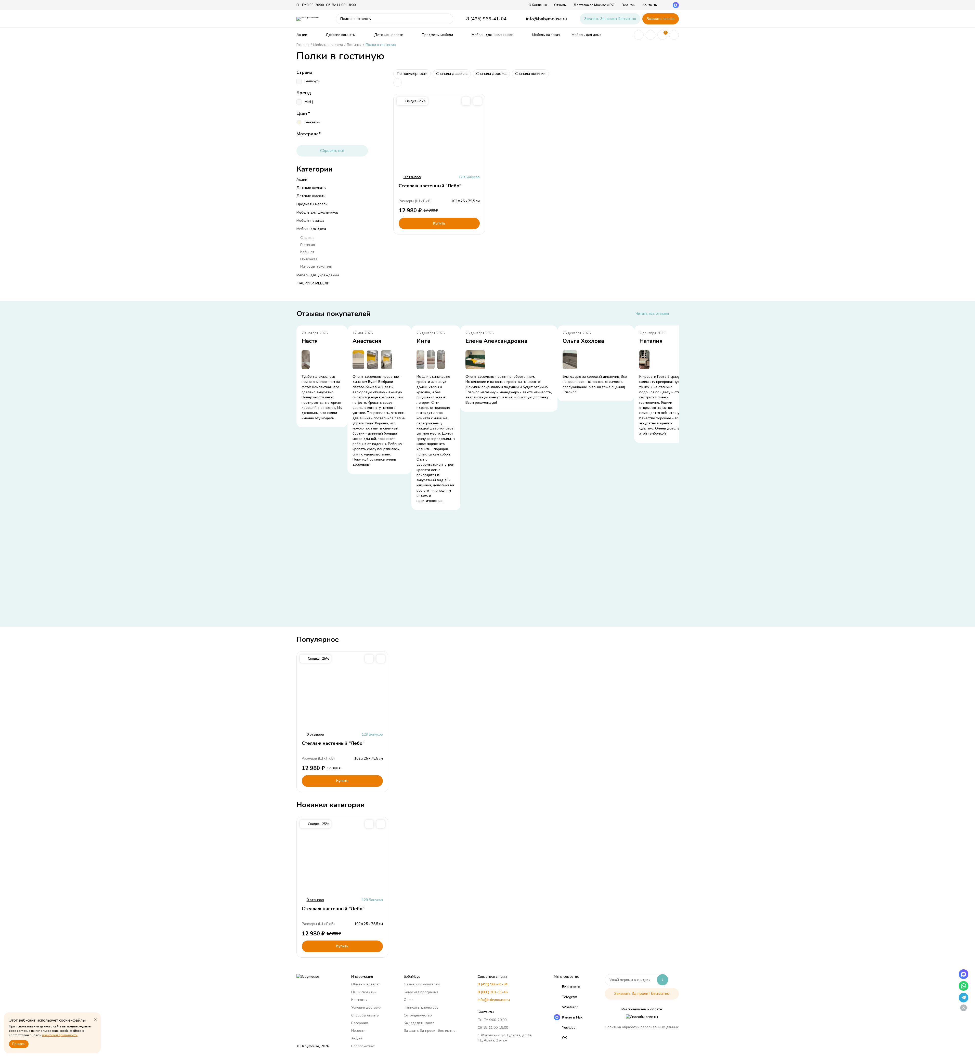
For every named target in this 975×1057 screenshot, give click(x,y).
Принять (18, 1044)
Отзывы (560, 5)
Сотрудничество (418, 1015)
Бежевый (312, 122)
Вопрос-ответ (363, 1046)
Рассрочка (360, 1023)
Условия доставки (366, 1007)
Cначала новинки (530, 73)
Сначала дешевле (451, 73)
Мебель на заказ (546, 34)
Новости (358, 1030)
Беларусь (312, 81)
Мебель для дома (586, 34)
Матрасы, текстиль (316, 266)
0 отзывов (412, 177)
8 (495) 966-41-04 (486, 19)
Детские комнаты (341, 34)
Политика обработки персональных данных (642, 1027)
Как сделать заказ (419, 1023)
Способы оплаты (365, 1015)
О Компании (538, 5)
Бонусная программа (421, 992)
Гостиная (307, 244)
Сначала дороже (491, 73)
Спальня (307, 237)
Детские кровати (388, 34)
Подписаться (662, 979)
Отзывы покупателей (422, 984)
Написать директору (421, 1007)
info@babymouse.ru (546, 19)
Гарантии (628, 5)
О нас (408, 999)
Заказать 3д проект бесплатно (610, 18)
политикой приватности (59, 1035)
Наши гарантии (363, 992)
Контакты (650, 5)
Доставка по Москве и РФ (594, 5)
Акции (301, 34)
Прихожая (308, 259)
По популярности (412, 73)
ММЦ (309, 101)
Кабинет (307, 252)
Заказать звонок (660, 18)
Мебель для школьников (492, 34)
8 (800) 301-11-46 (493, 992)
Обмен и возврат (365, 984)
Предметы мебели (437, 34)
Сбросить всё (332, 150)
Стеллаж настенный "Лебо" (430, 186)
